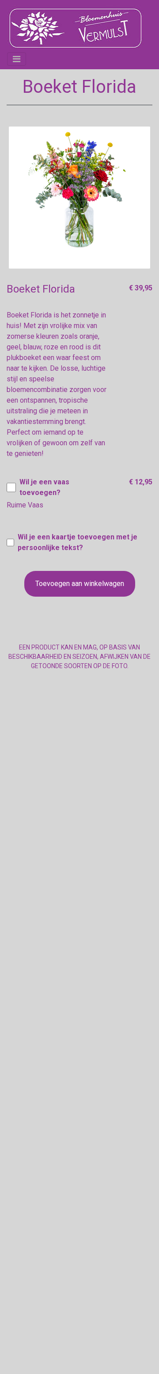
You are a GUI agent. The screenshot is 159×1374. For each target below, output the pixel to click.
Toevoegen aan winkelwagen (79, 583)
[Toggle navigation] (16, 59)
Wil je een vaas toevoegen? (44, 487)
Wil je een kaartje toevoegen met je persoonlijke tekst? (77, 542)
